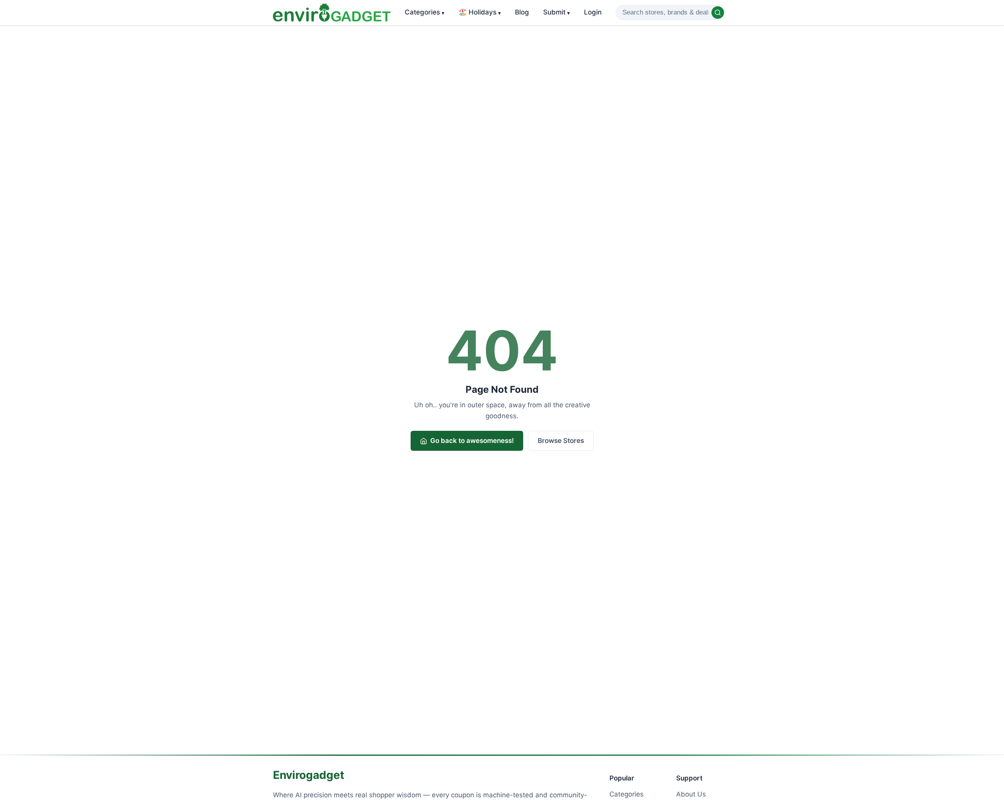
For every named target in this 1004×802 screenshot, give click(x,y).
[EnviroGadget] (332, 12)
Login (593, 12)
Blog (522, 12)
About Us (691, 794)
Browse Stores (561, 441)
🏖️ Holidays (479, 12)
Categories (424, 12)
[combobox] (671, 12)
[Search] (717, 12)
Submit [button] (556, 12)
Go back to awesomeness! (472, 441)
